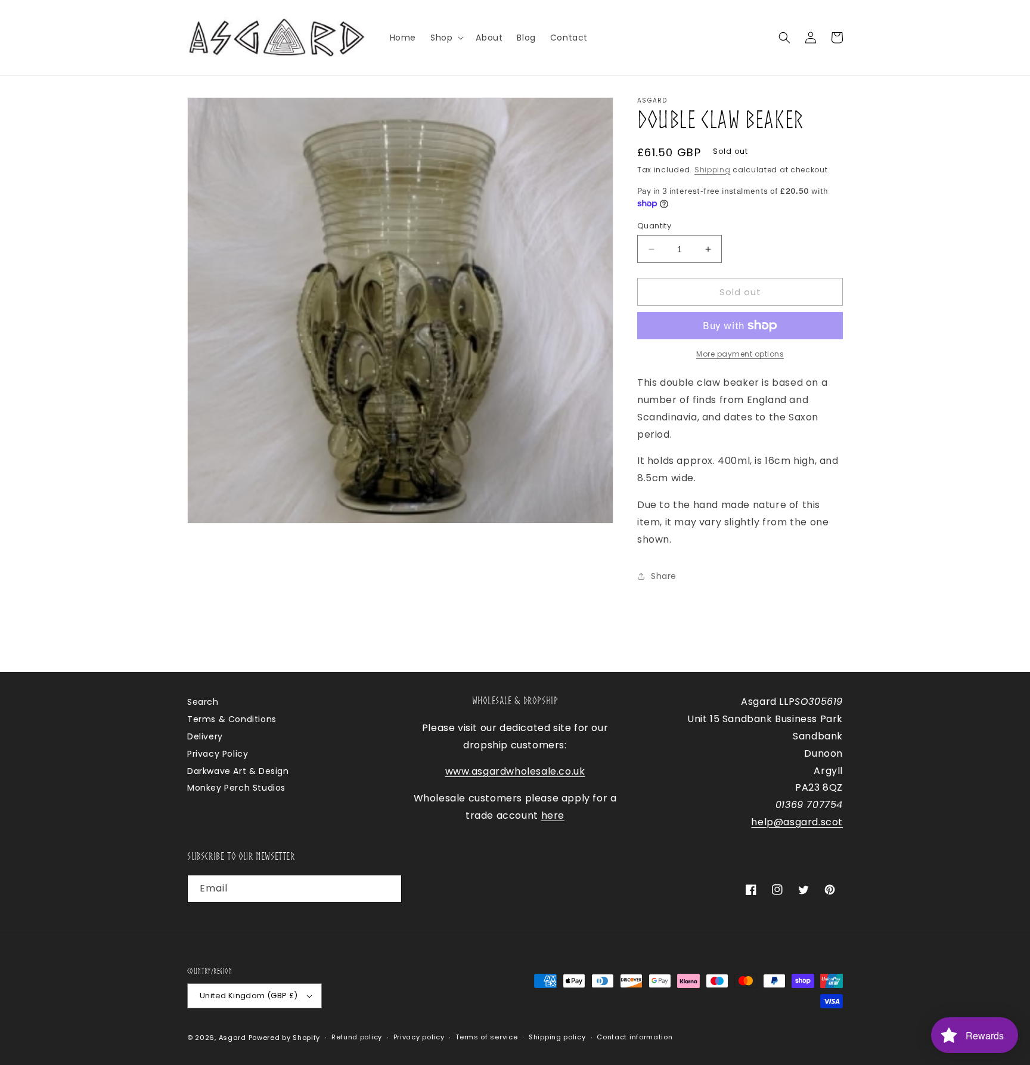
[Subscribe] (388, 889)
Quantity (654, 225)
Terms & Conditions (232, 719)
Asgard (232, 1037)
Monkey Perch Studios (236, 788)
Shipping (712, 170)
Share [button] (664, 576)
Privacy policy (419, 1037)
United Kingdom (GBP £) (249, 995)
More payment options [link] (740, 354)
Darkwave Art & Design (238, 771)
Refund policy (356, 1037)
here (552, 815)
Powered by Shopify (285, 1037)
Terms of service (486, 1037)
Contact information (634, 1037)
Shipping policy (557, 1037)
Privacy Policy (217, 754)
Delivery (205, 736)
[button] (446, 37)
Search (203, 702)
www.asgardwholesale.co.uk (515, 771)
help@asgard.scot (797, 822)
